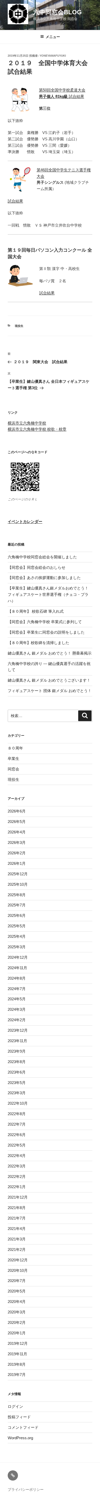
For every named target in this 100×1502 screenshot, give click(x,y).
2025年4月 (17, 936)
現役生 (19, 325)
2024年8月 (17, 978)
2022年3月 (17, 1166)
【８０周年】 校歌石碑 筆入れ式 (36, 611)
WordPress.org (20, 1438)
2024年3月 (17, 1009)
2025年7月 (17, 905)
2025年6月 (17, 915)
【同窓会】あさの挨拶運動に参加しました (44, 577)
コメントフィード (23, 1427)
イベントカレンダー (25, 521)
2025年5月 (17, 926)
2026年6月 (17, 811)
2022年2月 (17, 1176)
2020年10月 (18, 1270)
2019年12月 (18, 1343)
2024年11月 (17, 968)
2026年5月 (17, 821)
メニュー (53, 37)
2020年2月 (17, 1322)
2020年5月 (17, 1291)
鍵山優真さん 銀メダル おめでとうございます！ (49, 680)
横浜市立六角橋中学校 (27, 423)
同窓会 (13, 769)
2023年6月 (17, 1072)
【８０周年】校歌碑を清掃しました (38, 643)
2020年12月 (18, 1260)
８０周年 (15, 748)
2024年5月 (17, 999)
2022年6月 (17, 1134)
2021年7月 (17, 1218)
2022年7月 (17, 1124)
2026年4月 (17, 832)
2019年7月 (17, 1374)
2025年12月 (18, 874)
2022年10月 (18, 1103)
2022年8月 (17, 1114)
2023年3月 (17, 1093)
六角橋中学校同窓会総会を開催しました (42, 557)
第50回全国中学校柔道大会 (62, 90)
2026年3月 (17, 842)
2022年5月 (17, 1145)
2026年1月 (17, 863)
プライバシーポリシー (26, 1489)
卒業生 (13, 758)
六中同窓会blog (57, 12)
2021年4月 (17, 1228)
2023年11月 (17, 1041)
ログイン (15, 1406)
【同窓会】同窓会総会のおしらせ (36, 567)
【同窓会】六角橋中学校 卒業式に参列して (45, 622)
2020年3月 (17, 1312)
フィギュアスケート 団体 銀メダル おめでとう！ (50, 690)
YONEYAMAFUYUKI (52, 55)
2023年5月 (17, 1082)
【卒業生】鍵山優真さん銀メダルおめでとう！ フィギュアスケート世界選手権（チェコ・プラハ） (50, 594)
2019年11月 (17, 1354)
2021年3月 (17, 1239)
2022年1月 (17, 1187)
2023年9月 (17, 1051)
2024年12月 (18, 957)
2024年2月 (17, 1020)
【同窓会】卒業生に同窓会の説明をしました (46, 632)
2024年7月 (17, 989)
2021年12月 (18, 1197)
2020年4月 (17, 1301)
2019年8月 (17, 1364)
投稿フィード (19, 1417)
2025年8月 (17, 895)
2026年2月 (17, 853)
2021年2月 (17, 1249)
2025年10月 (18, 884)
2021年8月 (17, 1207)
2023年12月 (18, 1030)
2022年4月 (17, 1155)
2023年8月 (17, 1062)
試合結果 (61, 96)
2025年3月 (17, 947)
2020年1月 (17, 1333)
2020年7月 (17, 1280)
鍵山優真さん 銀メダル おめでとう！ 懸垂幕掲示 (50, 653)
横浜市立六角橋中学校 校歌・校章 (37, 429)
